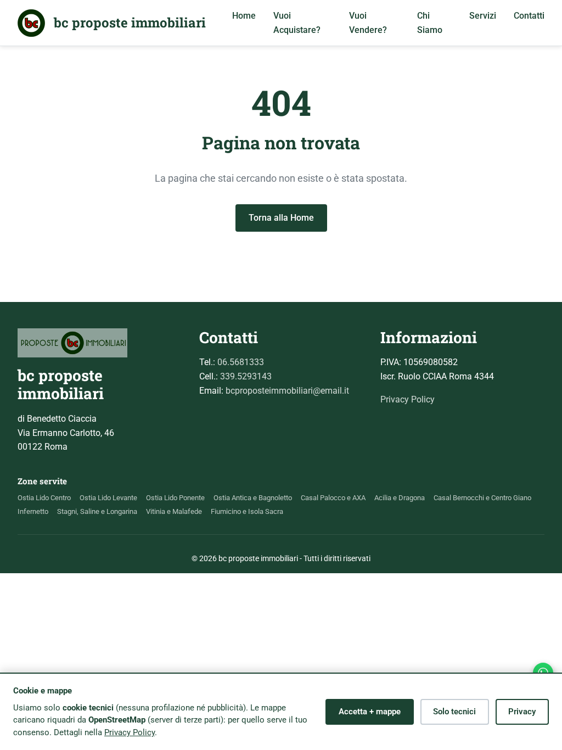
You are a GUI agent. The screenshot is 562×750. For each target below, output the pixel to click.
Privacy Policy (407, 399)
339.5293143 (246, 376)
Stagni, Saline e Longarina (97, 511)
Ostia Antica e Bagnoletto (252, 498)
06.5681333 (240, 362)
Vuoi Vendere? (368, 22)
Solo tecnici (454, 712)
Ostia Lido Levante (108, 498)
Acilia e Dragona (399, 498)
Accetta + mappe (370, 712)
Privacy (522, 712)
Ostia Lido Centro (44, 498)
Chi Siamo (429, 22)
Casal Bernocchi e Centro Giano (482, 498)
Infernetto (33, 511)
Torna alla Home (281, 217)
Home (244, 15)
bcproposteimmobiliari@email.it (287, 390)
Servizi (482, 15)
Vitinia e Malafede (174, 511)
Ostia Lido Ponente (175, 498)
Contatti (529, 15)
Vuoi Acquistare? (297, 22)
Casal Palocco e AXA (333, 498)
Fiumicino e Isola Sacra (247, 511)
